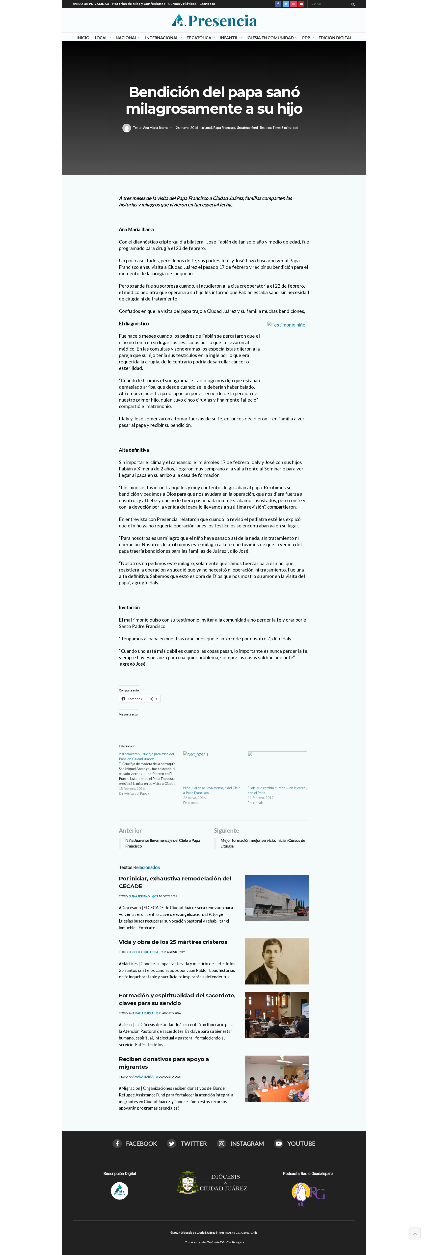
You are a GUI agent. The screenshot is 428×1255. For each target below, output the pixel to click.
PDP (306, 37)
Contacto (207, 4)
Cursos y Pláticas (182, 4)
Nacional (126, 37)
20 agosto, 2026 (169, 1076)
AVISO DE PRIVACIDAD (91, 4)
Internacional (161, 37)
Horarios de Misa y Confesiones (138, 4)
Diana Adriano (139, 896)
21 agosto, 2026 (166, 896)
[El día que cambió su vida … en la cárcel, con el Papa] (277, 768)
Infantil (229, 37)
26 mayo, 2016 (187, 128)
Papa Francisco (224, 128)
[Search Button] (352, 4)
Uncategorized (247, 128)
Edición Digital (335, 37)
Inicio (83, 37)
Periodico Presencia (143, 952)
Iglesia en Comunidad (270, 37)
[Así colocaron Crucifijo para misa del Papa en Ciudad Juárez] (151, 773)
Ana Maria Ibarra (155, 128)
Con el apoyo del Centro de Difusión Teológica (214, 1242)
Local (101, 37)
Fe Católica (199, 37)
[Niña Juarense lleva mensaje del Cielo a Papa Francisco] (213, 768)
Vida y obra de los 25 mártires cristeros (173, 942)
